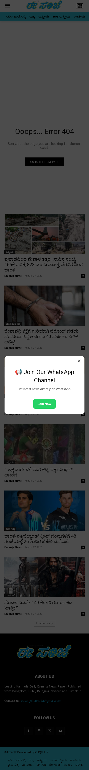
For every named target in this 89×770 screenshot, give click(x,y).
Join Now (44, 404)
